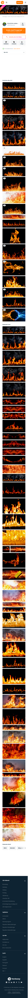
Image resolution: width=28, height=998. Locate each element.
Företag (4, 899)
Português (5, 969)
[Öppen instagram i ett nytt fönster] (8, 988)
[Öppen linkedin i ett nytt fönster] (11, 988)
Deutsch (4, 972)
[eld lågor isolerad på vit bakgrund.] (13, 150)
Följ (23, 25)
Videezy (4, 896)
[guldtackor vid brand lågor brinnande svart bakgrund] (13, 580)
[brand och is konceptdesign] (13, 314)
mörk (5, 854)
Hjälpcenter (5, 946)
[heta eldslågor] (13, 489)
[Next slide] (21, 854)
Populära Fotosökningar (8, 933)
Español (4, 966)
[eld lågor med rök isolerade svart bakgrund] (13, 94)
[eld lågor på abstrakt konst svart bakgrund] (13, 281)
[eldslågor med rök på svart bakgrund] (13, 197)
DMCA (4, 925)
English (4, 963)
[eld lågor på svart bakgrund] (13, 292)
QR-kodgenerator (7, 913)
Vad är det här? (17, 48)
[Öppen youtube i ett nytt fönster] (21, 988)
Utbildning (5, 902)
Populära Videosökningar (9, 936)
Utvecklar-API (5, 905)
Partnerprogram (6, 928)
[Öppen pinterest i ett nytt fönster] (13, 988)
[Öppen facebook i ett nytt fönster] (6, 988)
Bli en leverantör (6, 954)
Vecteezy (4, 893)
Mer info (6, 52)
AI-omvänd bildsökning (8, 907)
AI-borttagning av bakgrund (9, 910)
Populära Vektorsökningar (9, 931)
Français (4, 974)
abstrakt (12, 854)
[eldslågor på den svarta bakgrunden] (13, 86)
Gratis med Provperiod (14, 30)
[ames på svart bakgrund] (6, 549)
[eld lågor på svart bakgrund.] (13, 106)
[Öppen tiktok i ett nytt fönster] (16, 988)
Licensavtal (5, 922)
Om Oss (4, 951)
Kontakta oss (5, 948)
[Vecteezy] (2, 2)
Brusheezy (5, 891)
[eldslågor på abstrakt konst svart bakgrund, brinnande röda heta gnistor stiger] (13, 566)
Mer (3, 977)
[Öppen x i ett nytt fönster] (18, 988)
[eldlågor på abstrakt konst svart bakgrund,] (13, 223)
